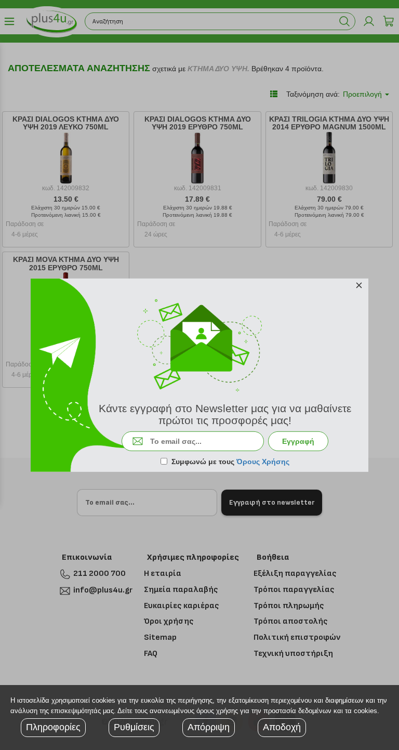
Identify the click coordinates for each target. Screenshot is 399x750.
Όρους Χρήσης (262, 461)
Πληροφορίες (53, 727)
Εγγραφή (298, 441)
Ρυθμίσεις (134, 727)
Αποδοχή (282, 727)
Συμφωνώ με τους (230, 461)
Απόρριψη (209, 727)
